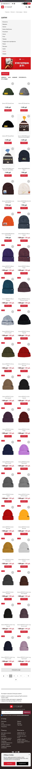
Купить (8, 110)
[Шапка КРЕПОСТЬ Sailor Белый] (24, 548)
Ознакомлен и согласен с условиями (16, 715)
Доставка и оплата (6, 733)
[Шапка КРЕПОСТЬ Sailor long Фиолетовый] (24, 613)
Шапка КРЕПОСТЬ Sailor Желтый (24, 527)
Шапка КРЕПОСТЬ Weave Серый (24, 234)
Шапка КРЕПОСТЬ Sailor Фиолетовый (8, 430)
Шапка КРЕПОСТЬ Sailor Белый (24, 560)
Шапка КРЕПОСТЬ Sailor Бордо (24, 430)
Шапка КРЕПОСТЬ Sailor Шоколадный (8, 397)
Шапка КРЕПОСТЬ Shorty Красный (24, 364)
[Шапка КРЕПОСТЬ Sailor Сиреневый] (24, 450)
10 (28, 676)
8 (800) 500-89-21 (6, 3)
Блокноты (5, 21)
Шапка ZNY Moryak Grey (24, 103)
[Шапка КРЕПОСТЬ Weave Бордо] (24, 254)
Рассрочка (4, 726)
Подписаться (27, 712)
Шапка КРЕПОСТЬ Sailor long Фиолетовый (24, 625)
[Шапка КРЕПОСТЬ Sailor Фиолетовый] (8, 417)
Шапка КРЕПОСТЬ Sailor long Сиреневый (24, 658)
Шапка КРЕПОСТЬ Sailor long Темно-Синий (8, 658)
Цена (9, 77)
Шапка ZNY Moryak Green (8, 103)
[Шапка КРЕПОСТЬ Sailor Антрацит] (8, 580)
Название (14, 77)
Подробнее (22, 763)
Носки (4, 34)
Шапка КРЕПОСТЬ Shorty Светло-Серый (8, 332)
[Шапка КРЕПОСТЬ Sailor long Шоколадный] (24, 580)
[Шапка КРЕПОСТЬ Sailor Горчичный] (8, 548)
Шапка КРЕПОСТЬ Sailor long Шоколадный (24, 593)
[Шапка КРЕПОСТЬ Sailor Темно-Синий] (8, 450)
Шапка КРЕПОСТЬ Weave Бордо (24, 267)
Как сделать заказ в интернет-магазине (6, 739)
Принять (9, 763)
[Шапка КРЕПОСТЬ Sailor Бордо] (24, 417)
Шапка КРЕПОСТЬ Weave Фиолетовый (8, 267)
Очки (3, 36)
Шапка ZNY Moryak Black (8, 136)
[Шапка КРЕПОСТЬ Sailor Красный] (8, 515)
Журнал (19, 721)
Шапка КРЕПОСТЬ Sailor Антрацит (8, 593)
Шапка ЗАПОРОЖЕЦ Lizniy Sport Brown (8, 202)
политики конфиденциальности (23, 715)
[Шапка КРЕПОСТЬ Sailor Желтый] (24, 515)
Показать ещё (16, 670)
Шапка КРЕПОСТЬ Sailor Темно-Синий (8, 462)
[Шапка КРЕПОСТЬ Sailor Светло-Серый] (24, 483)
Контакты (3, 736)
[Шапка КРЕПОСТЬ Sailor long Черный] (8, 613)
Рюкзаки (4, 46)
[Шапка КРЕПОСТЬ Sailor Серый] (8, 483)
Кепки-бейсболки (7, 29)
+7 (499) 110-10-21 (21, 736)
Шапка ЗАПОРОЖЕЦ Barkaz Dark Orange (8, 234)
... (24, 676)
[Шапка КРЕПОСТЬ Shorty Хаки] (8, 352)
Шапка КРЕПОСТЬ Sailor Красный (8, 527)
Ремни (4, 44)
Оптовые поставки (6, 725)
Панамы (4, 39)
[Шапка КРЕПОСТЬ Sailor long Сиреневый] (24, 645)
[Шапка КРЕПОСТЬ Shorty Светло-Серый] (8, 320)
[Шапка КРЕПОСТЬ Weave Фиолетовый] (8, 254)
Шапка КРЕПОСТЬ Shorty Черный (24, 332)
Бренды (19, 723)
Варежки (4, 24)
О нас (2, 723)
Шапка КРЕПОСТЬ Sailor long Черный (8, 625)
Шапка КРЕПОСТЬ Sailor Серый (8, 495)
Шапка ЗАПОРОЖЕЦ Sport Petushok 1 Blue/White (8, 169)
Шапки (4, 51)
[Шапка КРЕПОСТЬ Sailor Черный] (24, 385)
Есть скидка (4, 79)
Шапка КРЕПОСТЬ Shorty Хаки (8, 364)
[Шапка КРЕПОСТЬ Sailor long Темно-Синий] (8, 645)
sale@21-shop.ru (21, 739)
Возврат (3, 734)
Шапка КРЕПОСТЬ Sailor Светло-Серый (24, 495)
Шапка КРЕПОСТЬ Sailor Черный (24, 397)
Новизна (3, 77)
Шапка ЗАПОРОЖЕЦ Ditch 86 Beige (24, 202)
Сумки (4, 48)
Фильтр (5, 73)
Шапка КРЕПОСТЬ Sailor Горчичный (8, 560)
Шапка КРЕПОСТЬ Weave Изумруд (8, 299)
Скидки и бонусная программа (6, 747)
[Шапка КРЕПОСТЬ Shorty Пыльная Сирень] (24, 287)
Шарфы (4, 53)
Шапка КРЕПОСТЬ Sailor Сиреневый (24, 462)
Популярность (22, 77)
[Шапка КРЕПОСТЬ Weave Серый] (24, 222)
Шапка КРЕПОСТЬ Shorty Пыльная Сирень (24, 299)
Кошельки (5, 31)
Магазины (3, 721)
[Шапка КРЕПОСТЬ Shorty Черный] (24, 320)
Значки (4, 26)
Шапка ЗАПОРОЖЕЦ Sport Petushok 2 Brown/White (24, 136)
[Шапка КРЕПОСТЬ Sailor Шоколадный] (8, 385)
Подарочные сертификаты (9, 41)
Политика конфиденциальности (6, 742)
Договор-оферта (5, 744)
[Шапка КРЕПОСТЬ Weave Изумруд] (8, 287)
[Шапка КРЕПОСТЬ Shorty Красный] (24, 352)
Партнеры (19, 725)
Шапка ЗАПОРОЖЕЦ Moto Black (24, 169)
